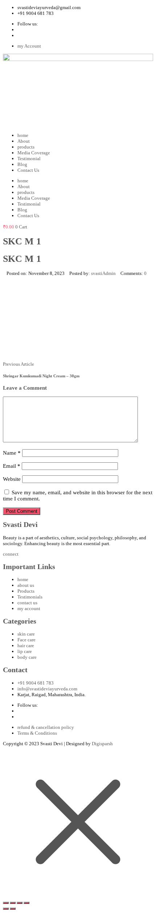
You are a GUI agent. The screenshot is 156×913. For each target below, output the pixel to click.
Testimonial (29, 158)
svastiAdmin (103, 273)
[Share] (19, 903)
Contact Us (28, 170)
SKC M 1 (22, 258)
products (25, 147)
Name (12, 453)
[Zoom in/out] (6, 903)
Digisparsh (102, 743)
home (22, 135)
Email (11, 466)
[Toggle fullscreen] (13, 903)
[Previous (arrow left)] (6, 909)
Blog (22, 164)
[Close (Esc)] (26, 903)
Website (12, 479)
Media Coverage (33, 152)
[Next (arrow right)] (13, 909)
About (23, 141)
